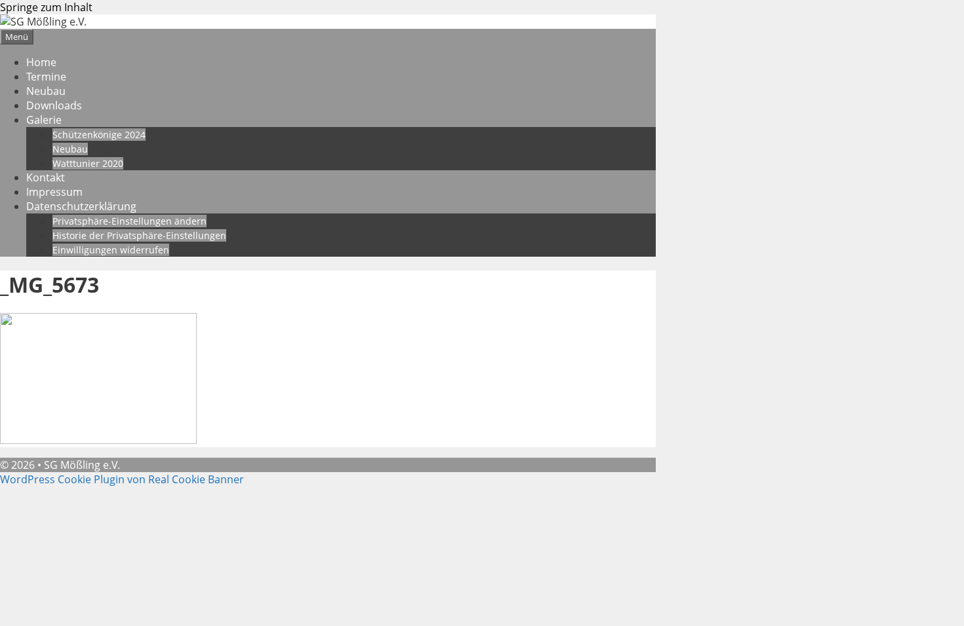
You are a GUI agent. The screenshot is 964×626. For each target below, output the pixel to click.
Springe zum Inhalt (46, 7)
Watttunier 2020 (87, 163)
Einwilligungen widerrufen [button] (110, 250)
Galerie (44, 120)
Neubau (46, 91)
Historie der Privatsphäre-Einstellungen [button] (139, 235)
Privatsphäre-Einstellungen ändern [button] (129, 221)
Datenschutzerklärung (81, 206)
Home (41, 62)
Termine (46, 76)
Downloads (54, 105)
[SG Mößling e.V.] (43, 21)
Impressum (54, 192)
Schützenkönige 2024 (99, 134)
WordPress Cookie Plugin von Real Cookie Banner (122, 479)
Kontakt (45, 177)
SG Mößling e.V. (82, 465)
